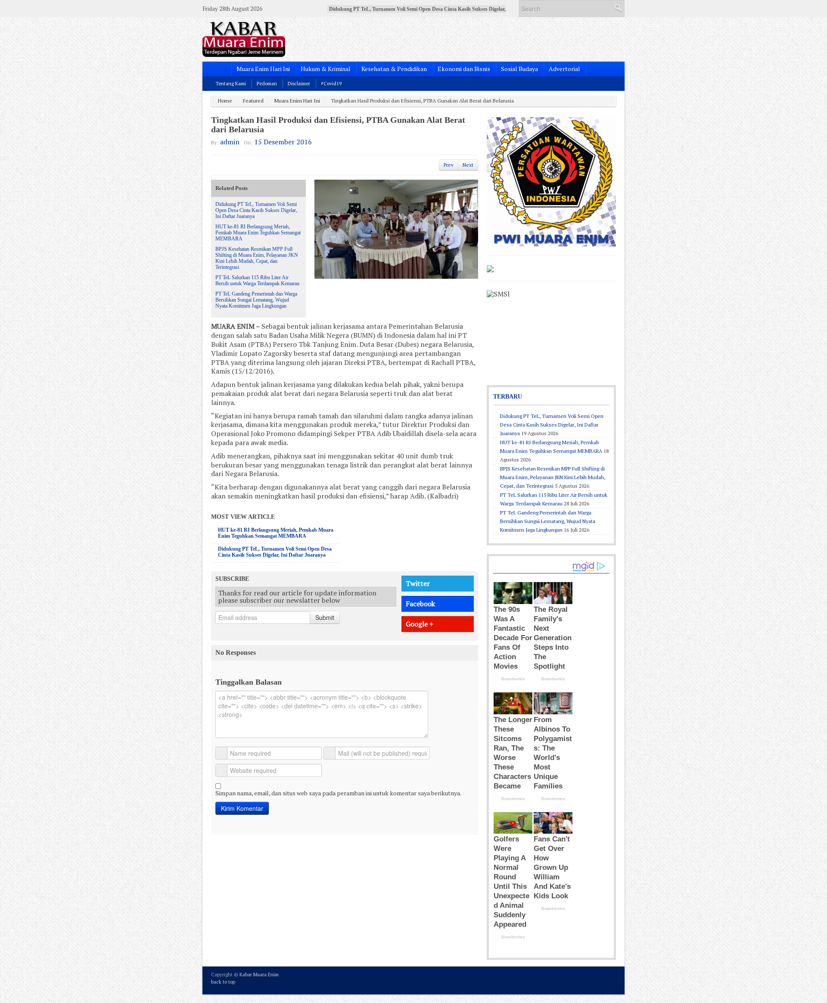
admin (229, 141)
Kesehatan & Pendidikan (394, 69)
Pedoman (267, 84)
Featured (253, 100)
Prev (449, 165)
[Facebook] (587, 980)
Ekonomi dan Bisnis (464, 69)
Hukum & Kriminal (326, 69)
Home (225, 100)
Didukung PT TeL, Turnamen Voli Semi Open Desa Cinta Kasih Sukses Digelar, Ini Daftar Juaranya (256, 210)
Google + (419, 624)
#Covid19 (331, 84)
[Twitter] (576, 980)
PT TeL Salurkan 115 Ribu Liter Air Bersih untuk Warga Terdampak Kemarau (257, 280)
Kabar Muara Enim (259, 975)
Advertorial (564, 69)
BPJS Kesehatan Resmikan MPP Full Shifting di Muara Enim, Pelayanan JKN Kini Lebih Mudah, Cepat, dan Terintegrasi (256, 258)
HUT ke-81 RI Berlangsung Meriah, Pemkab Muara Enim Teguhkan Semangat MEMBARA (258, 233)
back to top (223, 982)
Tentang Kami (231, 84)
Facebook (420, 603)
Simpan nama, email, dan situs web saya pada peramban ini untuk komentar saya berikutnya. (338, 793)
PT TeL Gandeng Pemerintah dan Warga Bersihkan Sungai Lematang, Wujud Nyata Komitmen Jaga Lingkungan (256, 300)
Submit (324, 617)
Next (468, 165)
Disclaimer (299, 84)
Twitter (418, 583)
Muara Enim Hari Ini (263, 69)
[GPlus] (599, 980)
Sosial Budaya (519, 69)
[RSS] (611, 980)
